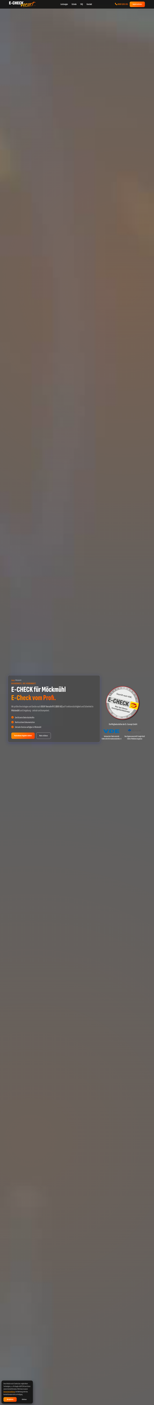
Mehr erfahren (43, 735)
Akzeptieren (10, 1399)
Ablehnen (24, 1399)
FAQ (81, 4)
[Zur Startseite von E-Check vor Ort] (22, 4)
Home (13, 680)
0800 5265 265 (122, 4)
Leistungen (64, 4)
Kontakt (89, 4)
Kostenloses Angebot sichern (23, 735)
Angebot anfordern (137, 4)
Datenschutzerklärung (9, 1392)
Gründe (74, 4)
